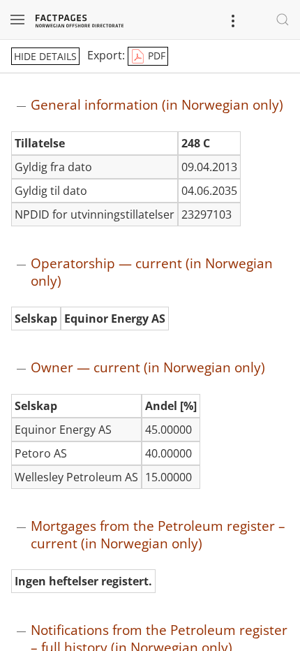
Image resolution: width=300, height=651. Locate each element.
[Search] (282, 19)
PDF (155, 55)
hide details (45, 56)
